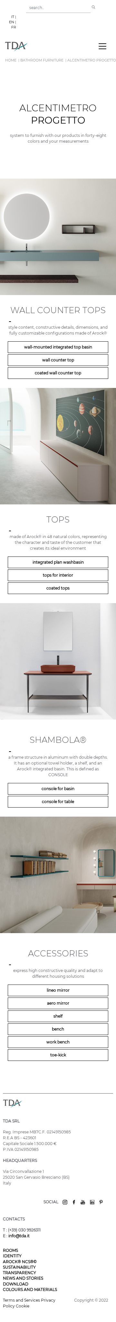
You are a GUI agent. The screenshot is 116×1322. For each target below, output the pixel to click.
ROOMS (10, 1250)
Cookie (22, 1306)
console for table (58, 801)
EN (11, 22)
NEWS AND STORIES (23, 1278)
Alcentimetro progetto (91, 60)
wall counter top (58, 360)
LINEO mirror (58, 990)
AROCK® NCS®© (20, 1261)
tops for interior (58, 575)
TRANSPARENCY (19, 1272)
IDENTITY (12, 1255)
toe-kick (58, 1054)
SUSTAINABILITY (19, 1267)
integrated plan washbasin (58, 562)
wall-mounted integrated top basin (58, 347)
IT (12, 17)
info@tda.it (19, 1235)
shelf (58, 1016)
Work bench (58, 1042)
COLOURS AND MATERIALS (30, 1289)
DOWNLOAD (15, 1284)
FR (13, 27)
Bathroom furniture (41, 60)
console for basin (58, 788)
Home (10, 60)
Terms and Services (22, 1300)
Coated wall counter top (58, 372)
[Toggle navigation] (102, 46)
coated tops (58, 588)
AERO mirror (58, 1003)
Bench (58, 1029)
